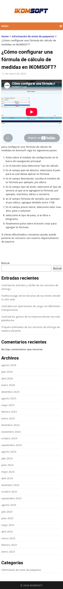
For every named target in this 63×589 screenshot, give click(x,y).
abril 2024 (7, 478)
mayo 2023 (7, 525)
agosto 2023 (8, 505)
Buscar (5, 263)
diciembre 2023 (10, 485)
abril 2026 (7, 378)
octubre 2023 (9, 491)
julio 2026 (7, 371)
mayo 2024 (7, 471)
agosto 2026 (8, 365)
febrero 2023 (9, 545)
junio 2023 (7, 518)
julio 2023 (7, 511)
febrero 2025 (9, 411)
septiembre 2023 (11, 498)
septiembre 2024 (11, 445)
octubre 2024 (9, 438)
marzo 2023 (8, 538)
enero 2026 (8, 385)
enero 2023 (8, 551)
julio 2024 (7, 458)
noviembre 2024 (10, 431)
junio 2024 (7, 465)
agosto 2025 (8, 398)
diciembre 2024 (10, 425)
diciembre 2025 (10, 391)
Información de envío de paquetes (33, 36)
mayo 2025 (7, 405)
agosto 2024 (8, 451)
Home (5, 36)
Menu (4, 26)
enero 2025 (8, 418)
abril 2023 (7, 531)
